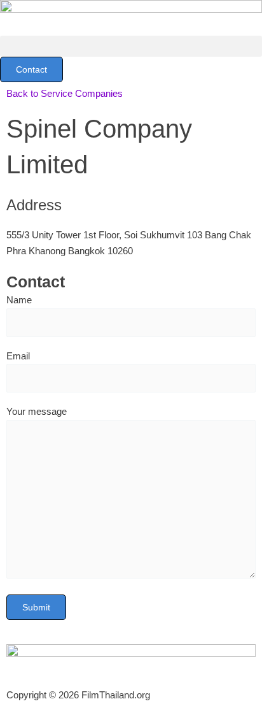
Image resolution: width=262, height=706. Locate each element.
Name (19, 299)
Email (18, 355)
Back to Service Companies (64, 93)
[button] (131, 46)
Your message (36, 411)
